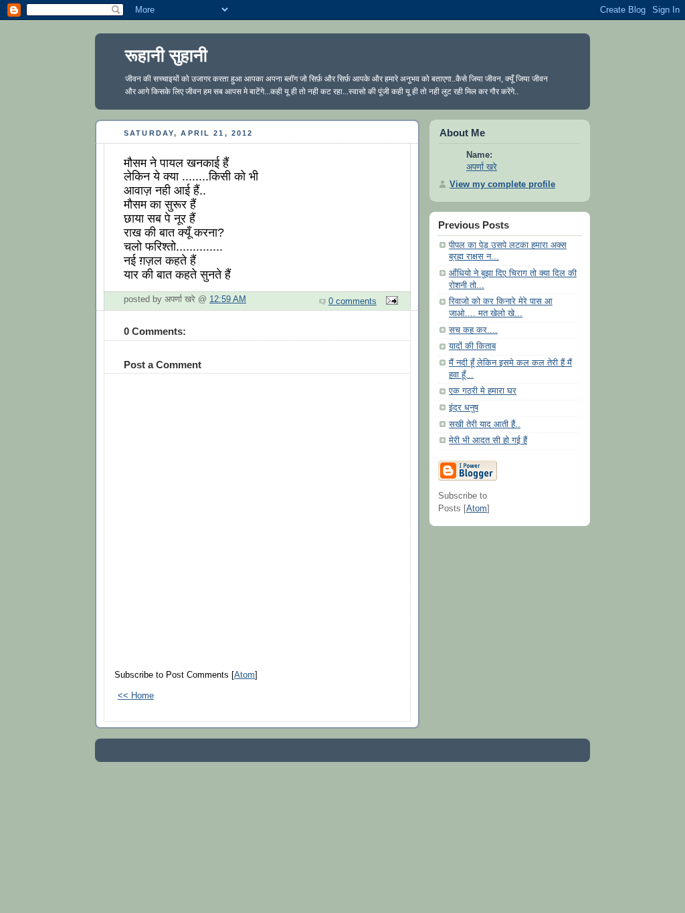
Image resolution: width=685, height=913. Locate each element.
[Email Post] (390, 301)
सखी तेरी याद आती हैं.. (484, 424)
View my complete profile (502, 184)
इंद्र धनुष (463, 407)
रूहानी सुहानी (166, 55)
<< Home (136, 695)
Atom (244, 675)
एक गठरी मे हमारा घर (482, 391)
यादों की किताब (472, 346)
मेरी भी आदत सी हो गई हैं (488, 440)
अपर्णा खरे (481, 167)
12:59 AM (227, 299)
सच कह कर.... (473, 330)
